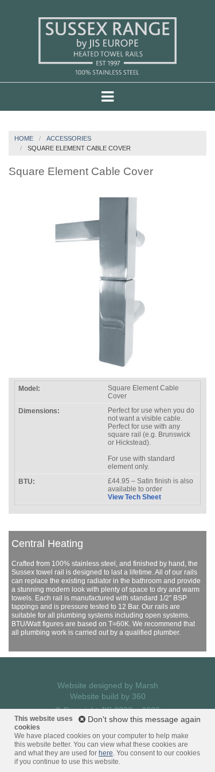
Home (23, 138)
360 (139, 696)
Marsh (146, 685)
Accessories (68, 138)
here (106, 753)
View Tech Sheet (134, 497)
